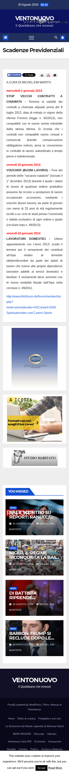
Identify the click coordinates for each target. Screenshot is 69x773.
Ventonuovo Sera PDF (20, 741)
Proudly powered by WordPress (25, 704)
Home (11, 718)
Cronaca (23, 749)
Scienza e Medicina (51, 749)
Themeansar (34, 709)
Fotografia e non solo (49, 718)
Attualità (11, 749)
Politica (34, 749)
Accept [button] (41, 768)
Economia (40, 741)
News (13, 508)
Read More (55, 767)
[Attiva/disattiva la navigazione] (31, 37)
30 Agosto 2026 (23, 523)
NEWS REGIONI (22, 734)
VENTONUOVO (34, 18)
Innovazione (54, 741)
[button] (55, 37)
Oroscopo (39, 734)
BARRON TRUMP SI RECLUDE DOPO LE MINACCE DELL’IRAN (31, 638)
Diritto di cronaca (26, 718)
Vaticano (51, 734)
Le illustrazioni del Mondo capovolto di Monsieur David (34, 726)
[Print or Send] (49, 75)
